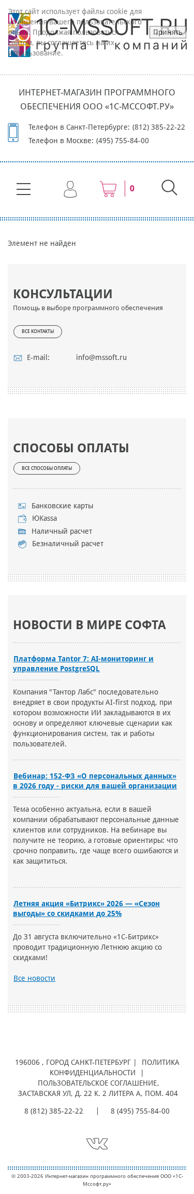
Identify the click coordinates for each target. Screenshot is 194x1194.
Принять (168, 32)
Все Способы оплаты (47, 468)
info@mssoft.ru (101, 357)
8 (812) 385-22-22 (53, 1111)
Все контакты (38, 331)
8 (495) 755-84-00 (140, 1111)
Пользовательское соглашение (97, 1083)
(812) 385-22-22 (158, 127)
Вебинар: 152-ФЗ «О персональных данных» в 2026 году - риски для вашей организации (95, 781)
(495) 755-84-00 (122, 140)
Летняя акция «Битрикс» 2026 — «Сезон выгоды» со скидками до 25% (86, 908)
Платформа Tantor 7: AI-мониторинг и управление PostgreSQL (83, 664)
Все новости (34, 978)
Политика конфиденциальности (115, 1067)
